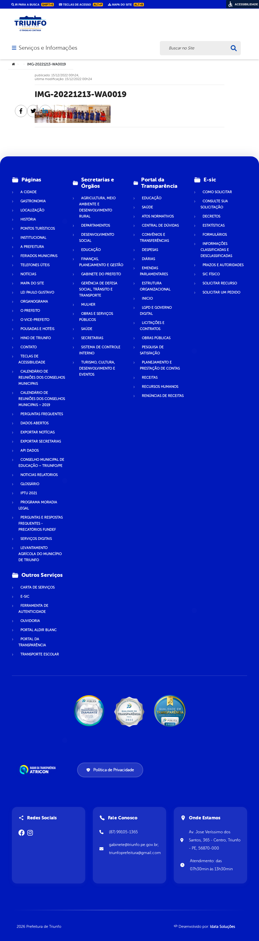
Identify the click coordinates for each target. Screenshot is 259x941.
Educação (91, 250)
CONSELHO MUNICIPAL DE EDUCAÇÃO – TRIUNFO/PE (41, 463)
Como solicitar (217, 192)
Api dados (29, 450)
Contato (28, 347)
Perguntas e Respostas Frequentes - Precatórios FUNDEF (40, 523)
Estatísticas (214, 225)
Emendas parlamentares (154, 271)
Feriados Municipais (38, 256)
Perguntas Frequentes (41, 414)
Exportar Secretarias (40, 441)
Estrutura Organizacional (155, 286)
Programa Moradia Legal (37, 505)
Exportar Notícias (37, 432)
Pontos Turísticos (37, 228)
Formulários (215, 234)
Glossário (29, 484)
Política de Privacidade (113, 770)
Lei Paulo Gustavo (37, 292)
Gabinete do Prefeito (101, 274)
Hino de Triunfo (35, 338)
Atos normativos (158, 216)
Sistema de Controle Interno (99, 350)
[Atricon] (38, 769)
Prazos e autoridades (223, 265)
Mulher (88, 304)
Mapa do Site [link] (127, 4)
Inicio (147, 298)
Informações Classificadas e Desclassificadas (216, 250)
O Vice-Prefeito (34, 320)
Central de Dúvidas (160, 225)
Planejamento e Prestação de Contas (160, 365)
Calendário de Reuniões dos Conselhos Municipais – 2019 (41, 399)
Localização (32, 210)
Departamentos (95, 225)
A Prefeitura (32, 247)
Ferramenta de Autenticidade (33, 609)
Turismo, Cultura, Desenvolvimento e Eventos (97, 368)
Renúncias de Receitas (163, 396)
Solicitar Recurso (220, 283)
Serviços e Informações (48, 48)
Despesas (150, 250)
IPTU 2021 (28, 493)
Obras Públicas (156, 338)
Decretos (211, 216)
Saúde (86, 329)
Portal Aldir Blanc (38, 630)
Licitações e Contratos (152, 326)
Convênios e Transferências (154, 238)
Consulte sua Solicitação (214, 204)
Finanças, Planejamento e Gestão (101, 262)
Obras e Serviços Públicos (96, 317)
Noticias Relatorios (39, 475)
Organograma (34, 301)
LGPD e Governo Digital (156, 311)
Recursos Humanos (160, 387)
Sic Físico (211, 274)
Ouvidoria (30, 621)
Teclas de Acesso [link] (82, 4)
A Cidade (28, 192)
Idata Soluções (222, 927)
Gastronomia (33, 201)
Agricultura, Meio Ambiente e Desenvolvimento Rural (97, 207)
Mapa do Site (32, 283)
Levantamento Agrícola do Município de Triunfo (40, 554)
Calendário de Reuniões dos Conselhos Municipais (41, 377)
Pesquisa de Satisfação (152, 350)
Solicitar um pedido (221, 292)
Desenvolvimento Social (96, 238)
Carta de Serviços (37, 587)
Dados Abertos (34, 423)
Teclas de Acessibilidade (31, 359)
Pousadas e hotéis (37, 329)
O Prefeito (30, 310)
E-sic (24, 596)
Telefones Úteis (35, 265)
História (28, 219)
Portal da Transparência (32, 642)
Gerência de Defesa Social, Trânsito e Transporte (98, 289)
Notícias (28, 274)
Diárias (148, 259)
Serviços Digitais (36, 539)
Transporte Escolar (39, 654)
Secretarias (92, 338)
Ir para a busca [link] (33, 4)
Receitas (150, 377)
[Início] (13, 64)
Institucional (33, 237)
